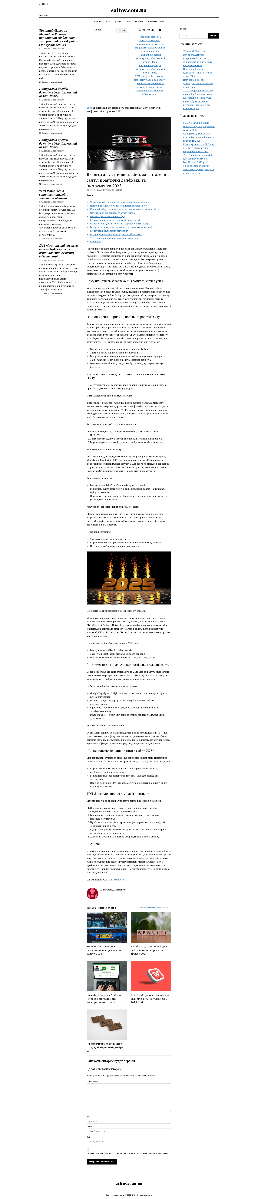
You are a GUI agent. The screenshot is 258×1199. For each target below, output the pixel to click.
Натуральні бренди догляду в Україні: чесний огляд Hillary (58, 92)
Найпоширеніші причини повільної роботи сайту (118, 205)
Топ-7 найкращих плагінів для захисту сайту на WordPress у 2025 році (150, 998)
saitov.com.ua (129, 10)
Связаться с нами (134, 21)
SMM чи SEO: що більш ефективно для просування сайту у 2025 (104, 950)
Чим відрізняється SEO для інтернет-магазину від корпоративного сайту (104, 998)
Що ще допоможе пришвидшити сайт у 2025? (116, 234)
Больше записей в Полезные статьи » (155, 907)
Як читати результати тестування (109, 230)
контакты (148, 1195)
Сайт (88, 1137)
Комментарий (92, 1081)
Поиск (98, 29)
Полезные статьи (155, 21)
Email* (89, 1127)
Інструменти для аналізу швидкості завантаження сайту (122, 227)
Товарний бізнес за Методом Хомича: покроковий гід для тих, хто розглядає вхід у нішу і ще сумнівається (58, 38)
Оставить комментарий (51, 82)
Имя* (88, 1116)
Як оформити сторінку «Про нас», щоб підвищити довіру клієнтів (105, 1047)
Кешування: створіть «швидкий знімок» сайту (116, 220)
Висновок (95, 241)
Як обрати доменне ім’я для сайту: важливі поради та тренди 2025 (149, 950)
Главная (98, 21)
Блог (108, 21)
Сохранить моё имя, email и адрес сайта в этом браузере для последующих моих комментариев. (128, 1153)
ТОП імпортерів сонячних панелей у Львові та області (53, 194)
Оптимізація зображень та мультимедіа (112, 212)
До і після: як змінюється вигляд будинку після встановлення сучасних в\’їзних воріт (58, 251)
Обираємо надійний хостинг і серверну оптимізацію (120, 223)
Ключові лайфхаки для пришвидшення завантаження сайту (124, 209)
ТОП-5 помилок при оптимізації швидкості (115, 238)
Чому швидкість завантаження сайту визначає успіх (119, 202)
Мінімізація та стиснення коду (107, 216)
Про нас (118, 21)
